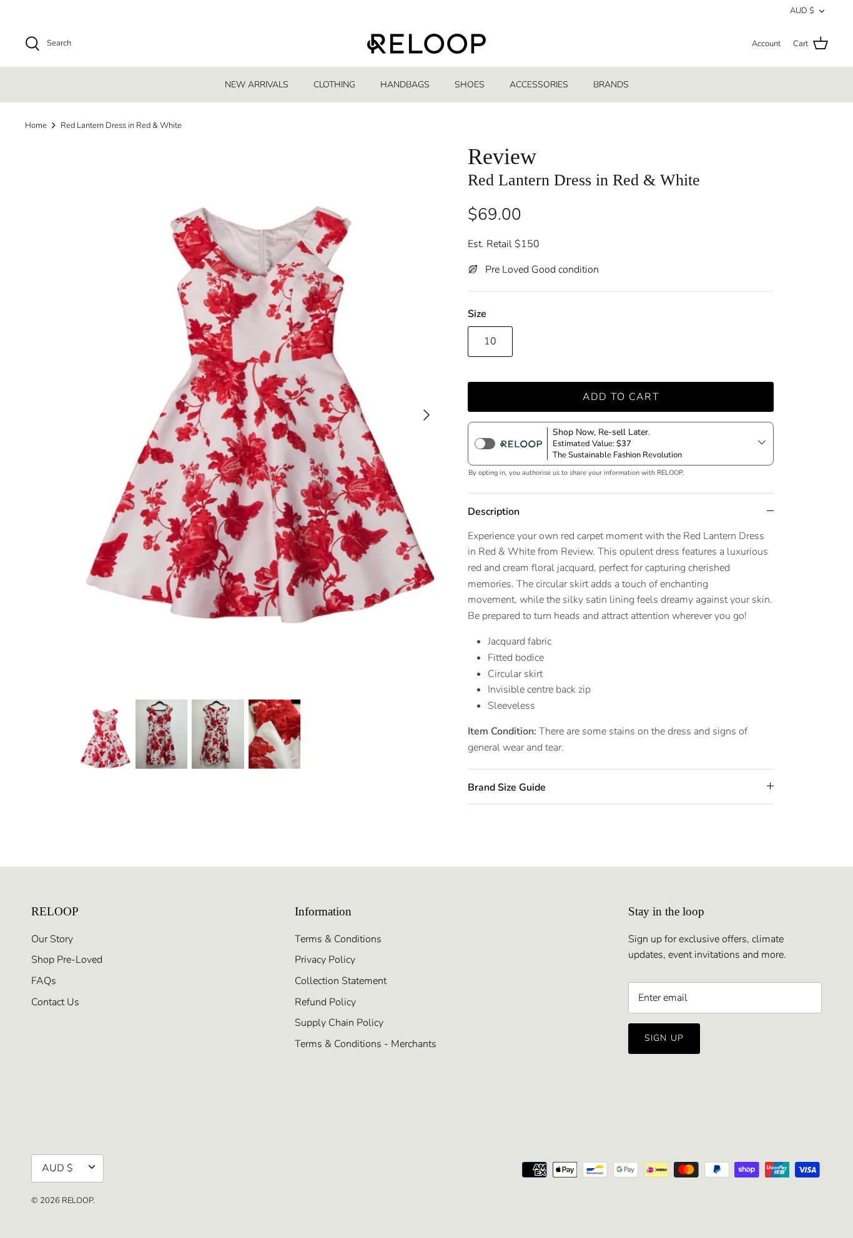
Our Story (52, 939)
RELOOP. (78, 1200)
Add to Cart (621, 397)
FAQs (43, 981)
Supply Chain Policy (339, 1023)
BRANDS (611, 84)
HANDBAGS (405, 84)
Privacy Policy (325, 960)
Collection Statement (341, 981)
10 (490, 341)
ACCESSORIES (539, 84)
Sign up (664, 1038)
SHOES (470, 84)
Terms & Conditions (338, 939)
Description (494, 512)
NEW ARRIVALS (256, 84)
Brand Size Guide (507, 787)
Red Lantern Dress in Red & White (121, 125)
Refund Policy (325, 1002)
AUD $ (802, 10)
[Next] (426, 415)
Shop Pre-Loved (66, 960)
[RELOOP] (426, 44)
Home (36, 125)
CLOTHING (334, 84)
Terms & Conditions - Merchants (365, 1044)
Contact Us (55, 1002)
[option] (260, 415)
